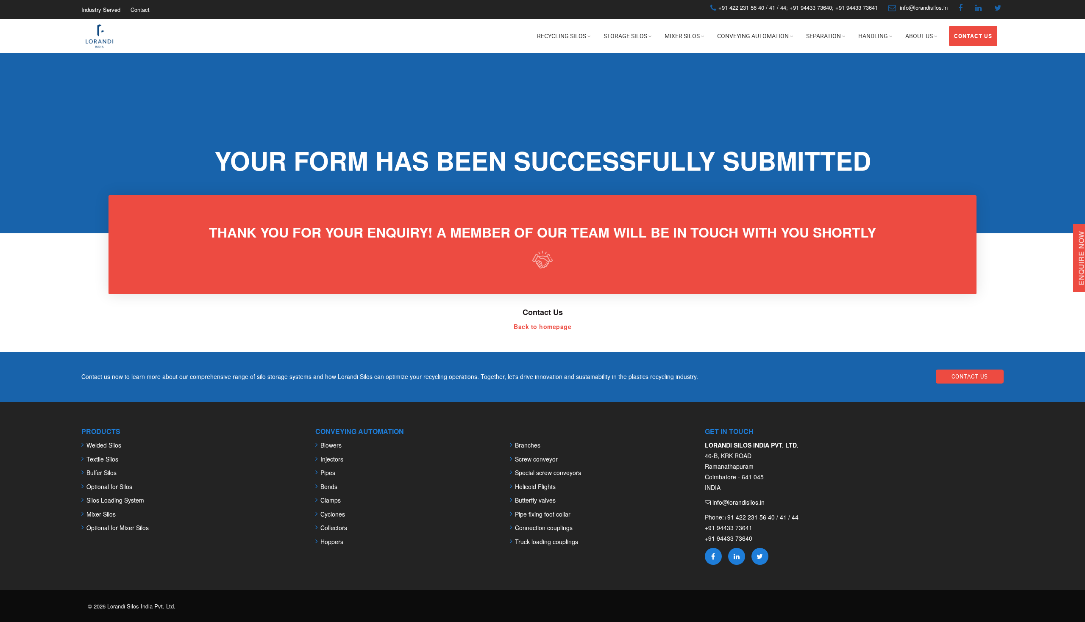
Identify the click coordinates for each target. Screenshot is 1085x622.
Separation (823, 36)
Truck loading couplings (546, 541)
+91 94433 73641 (856, 7)
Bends (328, 486)
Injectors (331, 459)
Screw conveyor (536, 459)
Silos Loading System (115, 500)
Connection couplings (544, 527)
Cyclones (332, 514)
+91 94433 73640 (811, 7)
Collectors (333, 527)
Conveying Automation (753, 36)
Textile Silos (102, 459)
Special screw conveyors (548, 472)
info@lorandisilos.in (924, 7)
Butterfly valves (535, 500)
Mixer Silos (682, 36)
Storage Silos (625, 36)
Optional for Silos (109, 486)
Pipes (327, 472)
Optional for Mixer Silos (117, 527)
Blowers (331, 445)
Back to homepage (542, 326)
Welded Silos (103, 445)
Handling (873, 36)
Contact (140, 10)
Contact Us (973, 36)
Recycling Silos (561, 36)
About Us (919, 36)
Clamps (330, 500)
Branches (527, 445)
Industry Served (100, 10)
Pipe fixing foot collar (542, 514)
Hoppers (331, 541)
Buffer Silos (101, 472)
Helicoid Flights (535, 486)
